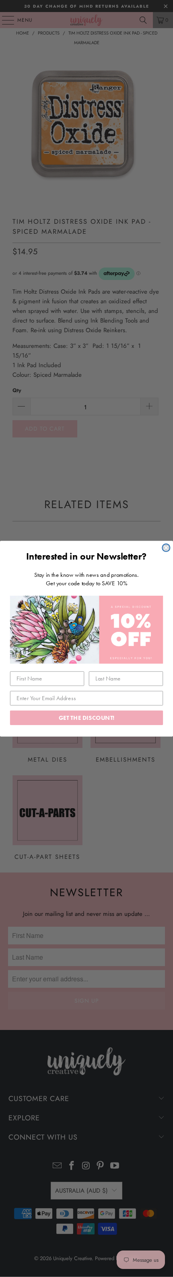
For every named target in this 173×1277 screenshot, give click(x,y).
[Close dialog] (166, 548)
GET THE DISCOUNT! (87, 717)
